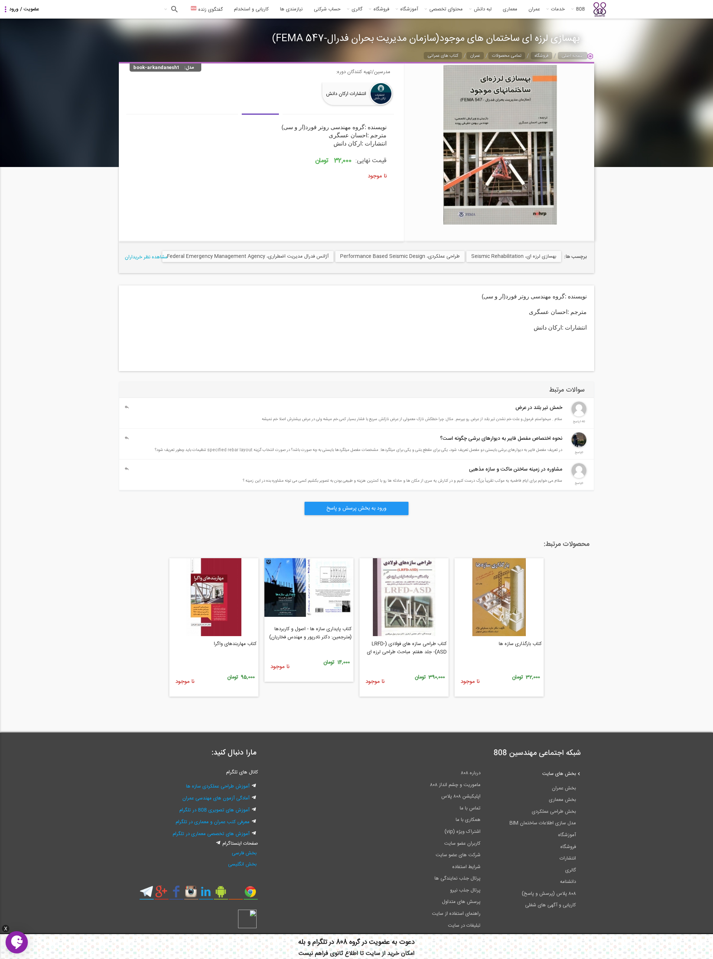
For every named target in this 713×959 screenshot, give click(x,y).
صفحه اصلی (572, 55)
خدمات (558, 9)
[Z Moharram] (579, 446)
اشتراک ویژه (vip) (463, 832)
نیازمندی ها (291, 9)
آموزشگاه (409, 9)
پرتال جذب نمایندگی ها (457, 878)
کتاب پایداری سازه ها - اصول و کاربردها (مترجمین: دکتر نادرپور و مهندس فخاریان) (310, 633)
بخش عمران (564, 788)
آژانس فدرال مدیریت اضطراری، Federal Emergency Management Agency (248, 256)
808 (580, 9)
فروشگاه (381, 9)
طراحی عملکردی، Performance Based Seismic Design (400, 256)
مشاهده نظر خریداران (146, 257)
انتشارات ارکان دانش (346, 94)
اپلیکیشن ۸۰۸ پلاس (461, 796)
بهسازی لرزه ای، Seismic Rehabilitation (513, 256)
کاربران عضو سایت (462, 843)
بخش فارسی (244, 853)
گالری (357, 9)
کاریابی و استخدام (251, 9)
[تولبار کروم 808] (250, 894)
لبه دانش (483, 9)
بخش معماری (562, 800)
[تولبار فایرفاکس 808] (235, 894)
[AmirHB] (579, 477)
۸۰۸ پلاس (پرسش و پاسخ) (549, 894)
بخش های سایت (559, 774)
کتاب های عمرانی (442, 55)
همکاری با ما (468, 820)
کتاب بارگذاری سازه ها (520, 644)
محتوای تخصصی (446, 9)
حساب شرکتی (327, 9)
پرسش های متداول (461, 902)
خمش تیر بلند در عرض (538, 407)
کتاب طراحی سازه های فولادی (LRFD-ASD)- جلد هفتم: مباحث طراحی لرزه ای (407, 648)
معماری (510, 9)
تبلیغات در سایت (464, 926)
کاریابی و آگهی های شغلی (550, 905)
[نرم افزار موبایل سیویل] (221, 894)
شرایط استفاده (466, 867)
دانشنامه (568, 882)
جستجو (174, 9)
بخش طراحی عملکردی (554, 812)
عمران (534, 9)
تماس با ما (470, 808)
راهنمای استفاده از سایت (456, 914)
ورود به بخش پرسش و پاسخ (356, 508)
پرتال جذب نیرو (465, 890)
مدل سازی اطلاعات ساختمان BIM (542, 823)
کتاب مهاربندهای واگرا (235, 644)
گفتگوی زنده (210, 10)
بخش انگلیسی (242, 864)
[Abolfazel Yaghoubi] (579, 415)
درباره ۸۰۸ (471, 773)
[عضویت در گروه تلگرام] (146, 894)
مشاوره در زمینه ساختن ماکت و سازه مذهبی (515, 469)
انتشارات (568, 858)
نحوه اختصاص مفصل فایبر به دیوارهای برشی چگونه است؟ (501, 438)
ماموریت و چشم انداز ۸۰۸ (455, 785)
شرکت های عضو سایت (458, 855)
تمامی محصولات (506, 55)
